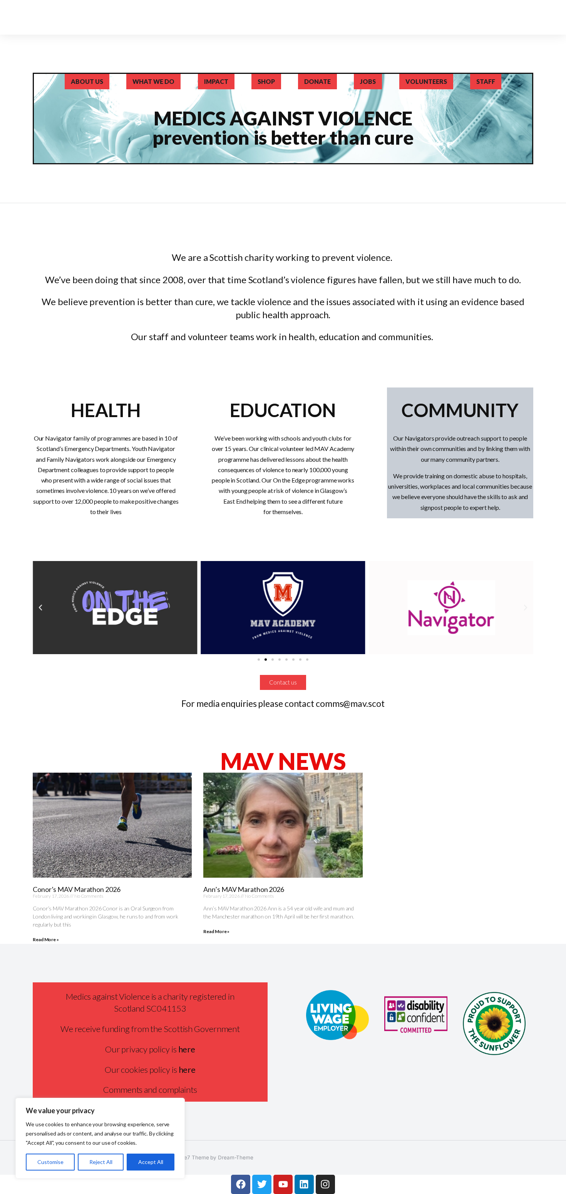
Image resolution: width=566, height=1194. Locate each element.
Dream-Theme (235, 1157)
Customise (50, 1162)
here (187, 1069)
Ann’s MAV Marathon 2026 (243, 889)
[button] (40, 607)
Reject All (100, 1162)
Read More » (46, 939)
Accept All (150, 1162)
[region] (100, 1138)
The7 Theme (193, 1157)
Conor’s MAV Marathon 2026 (77, 889)
